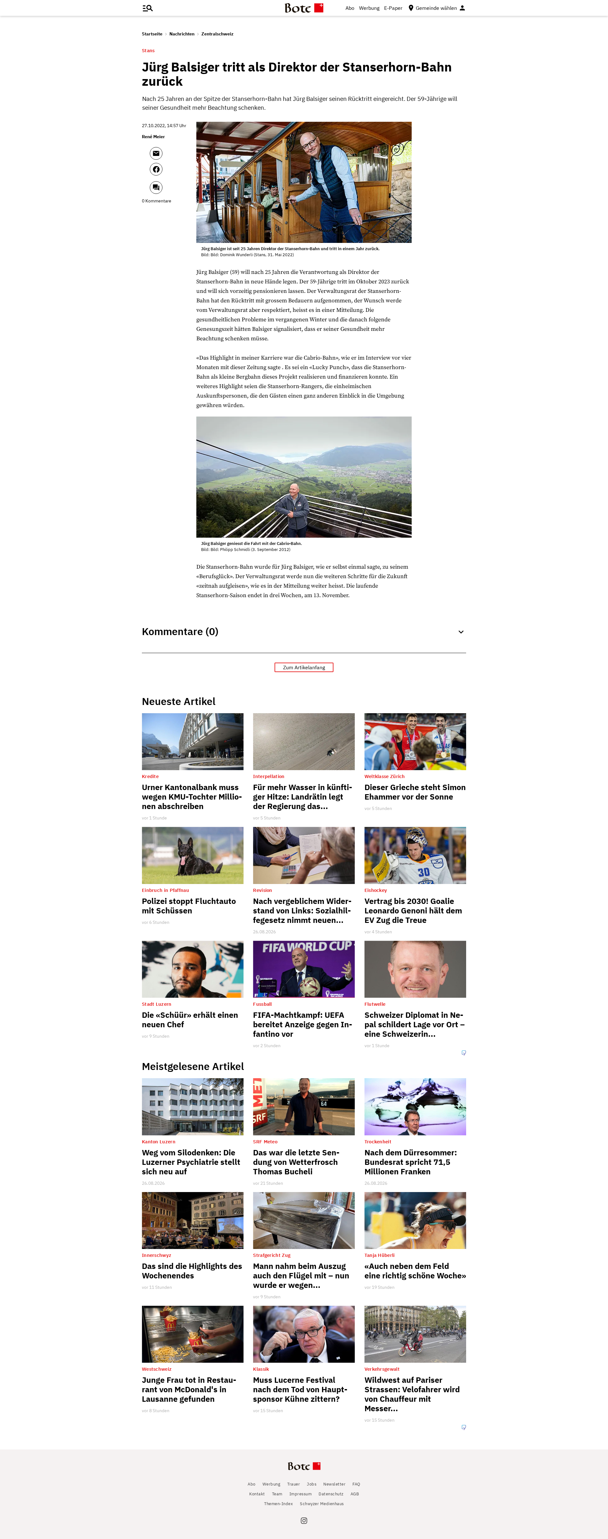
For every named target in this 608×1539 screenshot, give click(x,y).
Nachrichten (181, 34)
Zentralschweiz (217, 34)
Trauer (293, 1484)
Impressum (300, 1494)
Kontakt (257, 1494)
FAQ (356, 1484)
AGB (355, 1494)
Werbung (369, 8)
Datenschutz (331, 1494)
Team (277, 1494)
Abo (349, 8)
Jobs (311, 1484)
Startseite (152, 34)
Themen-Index (278, 1503)
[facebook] (173, 172)
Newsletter (334, 1484)
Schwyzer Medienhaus (322, 1503)
